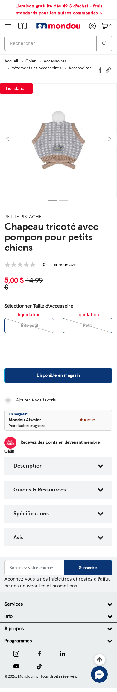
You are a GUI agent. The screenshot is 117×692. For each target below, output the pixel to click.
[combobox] (58, 43)
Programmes (18, 641)
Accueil (11, 61)
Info (8, 616)
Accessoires (55, 61)
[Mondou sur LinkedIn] (62, 653)
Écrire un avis (63, 264)
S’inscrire (88, 567)
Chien (31, 61)
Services (13, 604)
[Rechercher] (104, 42)
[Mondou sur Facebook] (39, 653)
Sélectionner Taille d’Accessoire (38, 306)
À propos (14, 628)
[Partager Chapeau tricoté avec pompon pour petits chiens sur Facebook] (101, 69)
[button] (22, 26)
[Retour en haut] (99, 659)
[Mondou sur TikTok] (39, 666)
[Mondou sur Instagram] (16, 653)
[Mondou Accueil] (58, 25)
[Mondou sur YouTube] (16, 666)
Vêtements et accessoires (36, 68)
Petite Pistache (23, 216)
